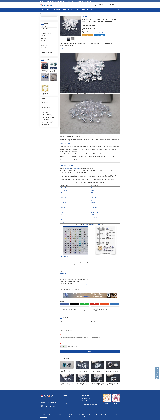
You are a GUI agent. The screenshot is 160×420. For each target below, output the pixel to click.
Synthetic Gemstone (45, 40)
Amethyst (63, 207)
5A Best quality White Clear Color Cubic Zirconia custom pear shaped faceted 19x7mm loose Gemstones (113, 385)
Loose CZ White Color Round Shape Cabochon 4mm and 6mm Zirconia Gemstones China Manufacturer (82, 372)
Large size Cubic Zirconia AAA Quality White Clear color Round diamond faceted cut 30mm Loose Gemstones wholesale (113, 372)
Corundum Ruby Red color (47, 107)
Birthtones (43, 54)
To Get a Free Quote (88, 35)
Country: (93, 321)
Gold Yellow (63, 200)
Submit (90, 351)
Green (92, 192)
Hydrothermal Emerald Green (48, 117)
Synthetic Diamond (45, 50)
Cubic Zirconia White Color (82, 93)
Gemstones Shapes (65, 402)
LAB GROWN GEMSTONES (46, 52)
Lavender (63, 205)
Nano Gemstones (45, 119)
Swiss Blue (93, 197)
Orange (62, 212)
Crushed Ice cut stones (47, 122)
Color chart (63, 400)
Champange (63, 209)
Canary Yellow (64, 202)
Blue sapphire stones (46, 114)
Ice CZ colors (94, 214)
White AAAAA (64, 190)
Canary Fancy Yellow (95, 209)
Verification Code (65, 344)
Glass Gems (43, 38)
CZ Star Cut (76, 289)
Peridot (62, 222)
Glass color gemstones (47, 109)
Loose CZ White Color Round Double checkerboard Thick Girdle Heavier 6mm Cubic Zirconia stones (98, 385)
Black (62, 192)
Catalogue (63, 398)
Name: (62, 321)
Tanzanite (93, 190)
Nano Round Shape (46, 112)
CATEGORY (47, 13)
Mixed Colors (94, 217)
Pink (62, 195)
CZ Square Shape (45, 124)
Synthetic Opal (44, 47)
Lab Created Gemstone (46, 31)
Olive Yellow (64, 219)
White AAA (60, 13)
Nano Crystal (43, 26)
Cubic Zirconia (53, 13)
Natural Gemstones (45, 35)
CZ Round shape (45, 102)
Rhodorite (93, 187)
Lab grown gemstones (46, 104)
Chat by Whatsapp (100, 35)
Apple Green (93, 200)
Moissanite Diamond (45, 45)
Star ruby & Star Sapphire (46, 33)
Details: (63, 334)
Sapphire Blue (94, 207)
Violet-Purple (64, 214)
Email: (62, 328)
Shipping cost (64, 403)
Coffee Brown (94, 205)
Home (42, 13)
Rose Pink (63, 197)
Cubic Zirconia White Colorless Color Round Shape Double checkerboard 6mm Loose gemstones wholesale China (97, 372)
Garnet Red (63, 217)
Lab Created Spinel (45, 28)
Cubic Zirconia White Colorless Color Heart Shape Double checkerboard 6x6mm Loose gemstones (82, 385)
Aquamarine (93, 195)
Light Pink (93, 202)
